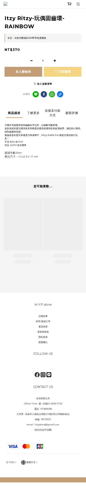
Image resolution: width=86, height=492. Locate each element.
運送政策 (43, 326)
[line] (36, 94)
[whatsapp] (52, 94)
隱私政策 (43, 337)
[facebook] (44, 94)
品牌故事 (43, 316)
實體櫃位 (43, 342)
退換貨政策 (43, 331)
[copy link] (60, 94)
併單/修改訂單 (43, 321)
